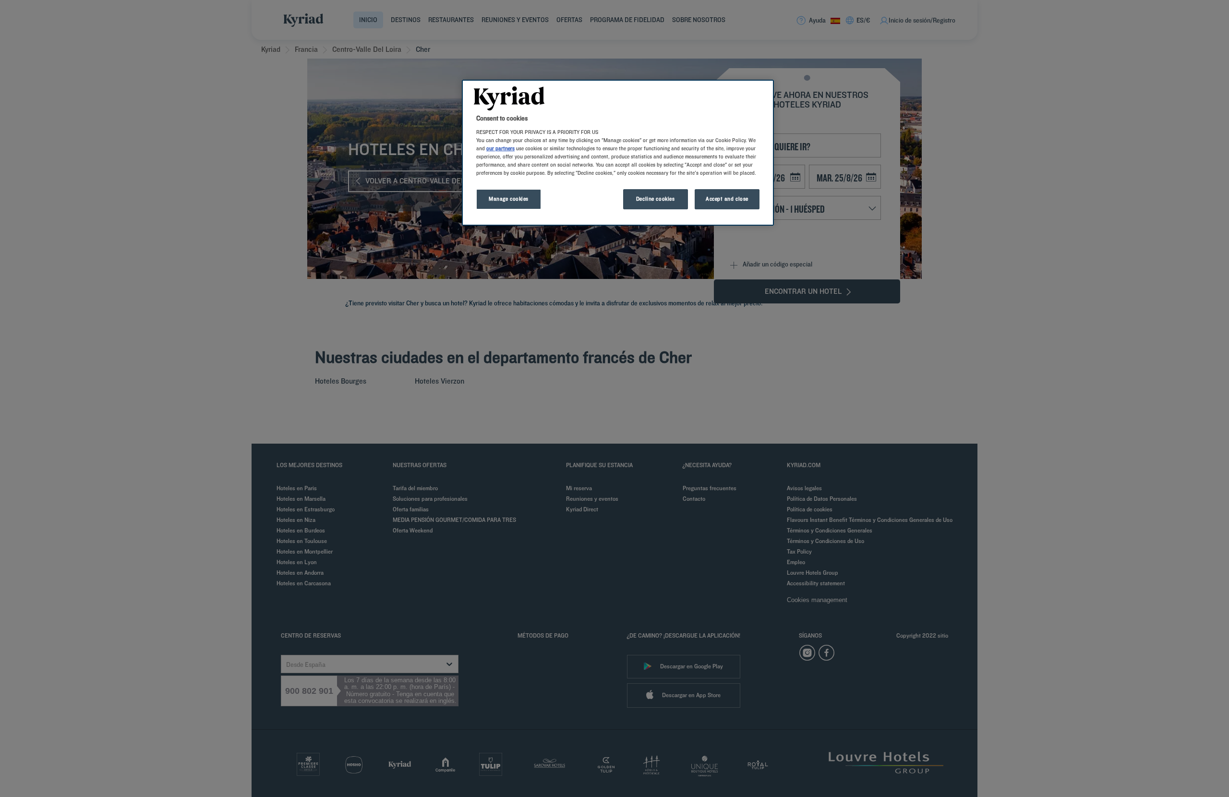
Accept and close (727, 198)
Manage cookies (509, 198)
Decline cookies (655, 198)
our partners (500, 148)
